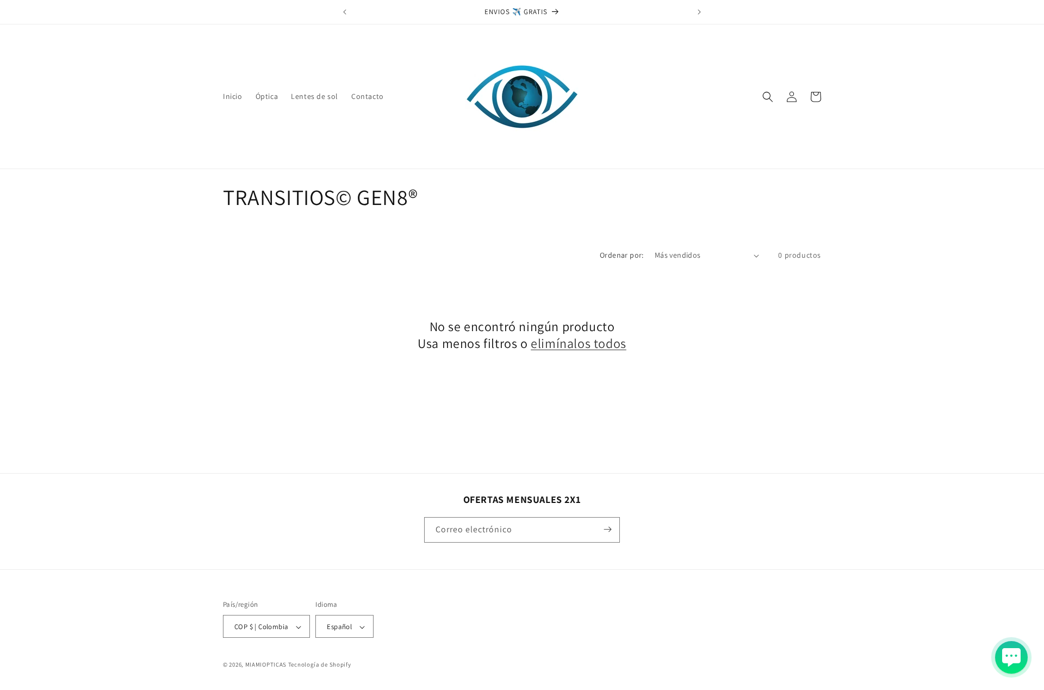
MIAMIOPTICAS (266, 665)
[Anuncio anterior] (345, 12)
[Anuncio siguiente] (699, 12)
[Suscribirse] (607, 529)
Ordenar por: (622, 255)
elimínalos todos (578, 343)
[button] (768, 97)
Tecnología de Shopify (319, 665)
